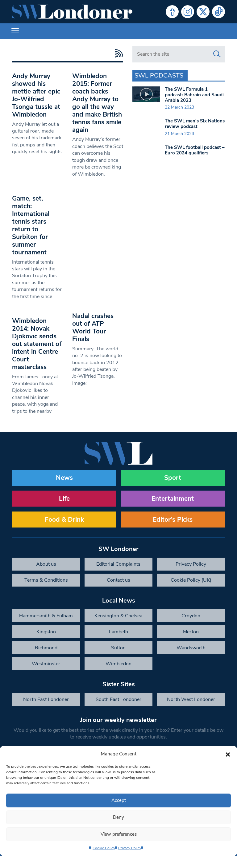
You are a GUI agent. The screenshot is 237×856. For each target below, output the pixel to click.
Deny (118, 817)
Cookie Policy (104, 848)
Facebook (172, 11)
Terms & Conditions (46, 580)
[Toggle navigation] (15, 31)
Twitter (203, 11)
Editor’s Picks (173, 519)
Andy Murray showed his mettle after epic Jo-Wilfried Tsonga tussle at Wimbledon (36, 95)
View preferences (119, 834)
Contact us (118, 580)
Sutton (118, 647)
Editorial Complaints (118, 564)
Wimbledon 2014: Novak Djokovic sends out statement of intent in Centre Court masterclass (36, 344)
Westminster (46, 663)
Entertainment (173, 498)
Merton (191, 631)
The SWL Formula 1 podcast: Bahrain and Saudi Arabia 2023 (194, 94)
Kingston (46, 631)
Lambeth (118, 631)
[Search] (217, 54)
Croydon (190, 615)
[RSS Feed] (117, 53)
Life (64, 498)
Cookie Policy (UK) (191, 580)
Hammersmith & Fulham (46, 615)
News (64, 477)
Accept (118, 800)
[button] (228, 754)
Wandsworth (191, 647)
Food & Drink (64, 519)
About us (46, 564)
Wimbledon (118, 663)
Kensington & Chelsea (118, 615)
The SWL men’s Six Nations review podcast (195, 123)
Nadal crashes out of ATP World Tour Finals (93, 327)
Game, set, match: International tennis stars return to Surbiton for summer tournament (30, 225)
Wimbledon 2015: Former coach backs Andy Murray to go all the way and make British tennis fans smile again (97, 103)
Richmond (46, 647)
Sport (172, 477)
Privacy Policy (129, 848)
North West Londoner (191, 699)
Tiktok (218, 11)
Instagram (187, 11)
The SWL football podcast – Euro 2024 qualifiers (195, 150)
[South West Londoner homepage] (72, 12)
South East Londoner (118, 699)
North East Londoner (46, 699)
